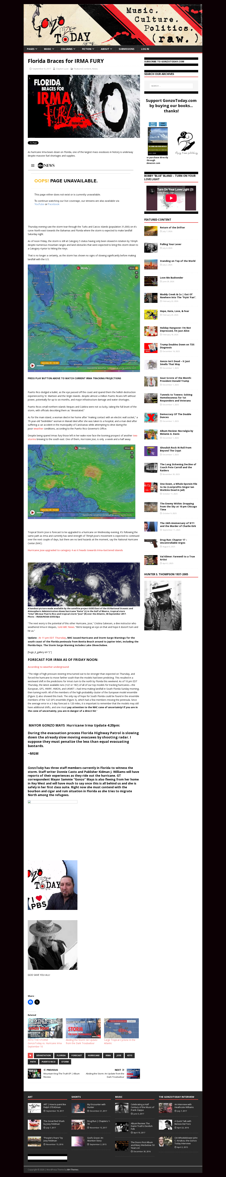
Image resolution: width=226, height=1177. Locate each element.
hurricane (94, 1055)
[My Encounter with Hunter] (78, 1111)
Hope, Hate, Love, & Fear (174, 311)
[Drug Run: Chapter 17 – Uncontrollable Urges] (151, 546)
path (33, 1061)
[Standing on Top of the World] (151, 267)
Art (30, 1096)
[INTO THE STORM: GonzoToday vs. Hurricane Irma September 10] (45, 1028)
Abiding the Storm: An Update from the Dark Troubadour (81, 1041)
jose (119, 1055)
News (95, 68)
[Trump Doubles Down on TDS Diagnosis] (151, 351)
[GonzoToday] (113, 43)
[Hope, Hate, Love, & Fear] (151, 317)
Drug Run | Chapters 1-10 (98, 1122)
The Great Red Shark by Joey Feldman (54, 1122)
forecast (76, 1055)
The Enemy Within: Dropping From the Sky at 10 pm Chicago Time (178, 506)
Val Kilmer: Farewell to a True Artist (177, 558)
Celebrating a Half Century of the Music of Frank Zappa (142, 1107)
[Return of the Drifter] (151, 234)
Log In (145, 48)
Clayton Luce (62, 68)
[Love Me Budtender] (151, 284)
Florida (61, 1055)
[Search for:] (171, 86)
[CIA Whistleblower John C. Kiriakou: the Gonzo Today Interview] (165, 1144)
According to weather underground (48, 666)
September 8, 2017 (41, 68)
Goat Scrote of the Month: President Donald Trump (175, 379)
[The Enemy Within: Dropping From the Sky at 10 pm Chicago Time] (151, 510)
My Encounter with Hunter (96, 1106)
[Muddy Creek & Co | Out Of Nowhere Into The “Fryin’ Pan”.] (151, 301)
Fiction (86, 48)
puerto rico (48, 1061)
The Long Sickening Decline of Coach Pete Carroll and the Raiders (178, 467)
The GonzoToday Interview (176, 1096)
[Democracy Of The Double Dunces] (151, 420)
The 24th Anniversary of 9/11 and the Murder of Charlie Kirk (178, 524)
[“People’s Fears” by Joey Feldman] (34, 1144)
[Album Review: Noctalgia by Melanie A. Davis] (151, 437)
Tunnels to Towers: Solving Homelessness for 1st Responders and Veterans (176, 397)
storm (65, 1061)
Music (47, 48)
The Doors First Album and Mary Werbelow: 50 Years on (143, 1145)
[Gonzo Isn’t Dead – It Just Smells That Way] (151, 367)
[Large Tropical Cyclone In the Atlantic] (121, 1028)
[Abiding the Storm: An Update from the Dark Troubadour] (83, 1028)
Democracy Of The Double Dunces (175, 416)
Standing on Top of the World (177, 260)
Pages (30, 48)
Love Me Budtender (172, 277)
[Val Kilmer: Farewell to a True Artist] (151, 563)
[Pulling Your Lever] (151, 250)
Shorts (76, 1096)
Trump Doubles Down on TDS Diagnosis (177, 346)
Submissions (126, 48)
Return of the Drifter (172, 227)
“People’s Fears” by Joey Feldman (53, 1139)
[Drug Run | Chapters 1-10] (78, 1127)
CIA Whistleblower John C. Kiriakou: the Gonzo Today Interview (186, 1140)
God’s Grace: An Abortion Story (95, 1139)
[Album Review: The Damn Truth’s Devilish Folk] (121, 1130)
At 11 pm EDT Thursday (52, 637)
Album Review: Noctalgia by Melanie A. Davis (176, 432)
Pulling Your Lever (170, 244)
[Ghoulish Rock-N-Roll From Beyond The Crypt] (151, 454)
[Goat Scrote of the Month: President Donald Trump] (151, 384)
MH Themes (72, 1169)
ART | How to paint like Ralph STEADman (55, 1106)
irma (108, 1055)
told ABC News (66, 627)
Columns (66, 48)
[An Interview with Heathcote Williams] (165, 1111)
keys (129, 1055)
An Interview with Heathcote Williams (184, 1106)
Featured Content (157, 219)
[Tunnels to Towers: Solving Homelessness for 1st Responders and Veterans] (151, 401)
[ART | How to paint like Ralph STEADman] (34, 1111)
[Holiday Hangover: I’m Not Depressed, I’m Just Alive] (151, 334)
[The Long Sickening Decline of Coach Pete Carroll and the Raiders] (151, 470)
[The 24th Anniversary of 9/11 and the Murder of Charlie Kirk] (151, 529)
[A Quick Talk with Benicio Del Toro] (165, 1127)
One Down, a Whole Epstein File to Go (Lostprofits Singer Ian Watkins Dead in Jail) (178, 486)
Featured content (82, 68)
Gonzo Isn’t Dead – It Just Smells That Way (175, 363)
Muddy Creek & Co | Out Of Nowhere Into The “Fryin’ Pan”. (178, 296)
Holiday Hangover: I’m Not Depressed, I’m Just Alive (175, 329)
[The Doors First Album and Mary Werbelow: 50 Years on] (121, 1149)
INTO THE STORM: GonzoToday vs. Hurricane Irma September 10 (45, 1043)
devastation (43, 1055)
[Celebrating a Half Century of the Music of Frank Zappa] (121, 1111)
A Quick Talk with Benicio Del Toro (183, 1122)
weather (38, 428)
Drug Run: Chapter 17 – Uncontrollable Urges (173, 541)
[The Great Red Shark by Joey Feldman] (34, 1127)
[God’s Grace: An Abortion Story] (78, 1144)
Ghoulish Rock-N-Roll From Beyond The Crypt (175, 449)
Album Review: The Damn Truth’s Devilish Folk (142, 1126)
